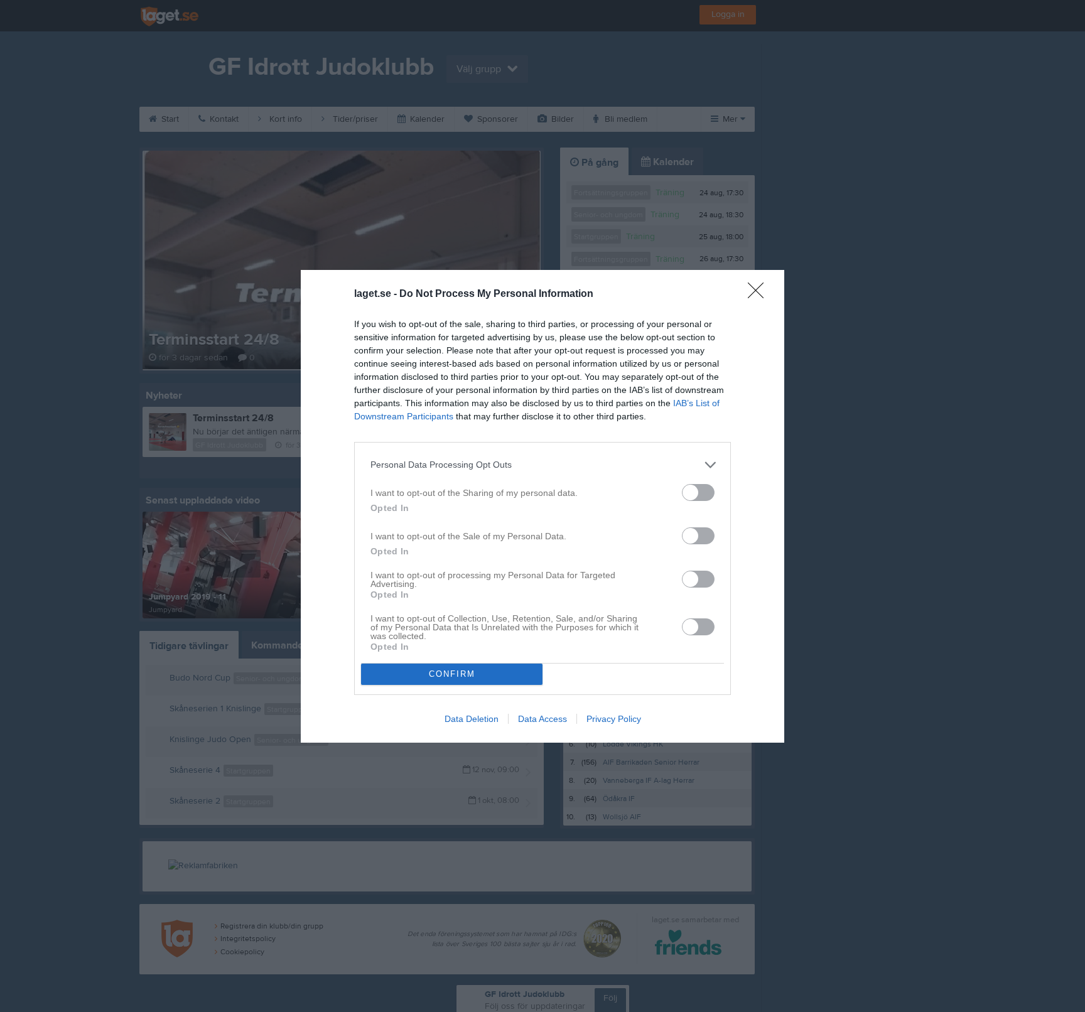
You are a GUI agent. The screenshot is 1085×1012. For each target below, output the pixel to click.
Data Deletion (472, 719)
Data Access (542, 719)
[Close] (760, 294)
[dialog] (542, 506)
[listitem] (542, 464)
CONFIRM (452, 674)
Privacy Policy (613, 719)
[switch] (698, 492)
